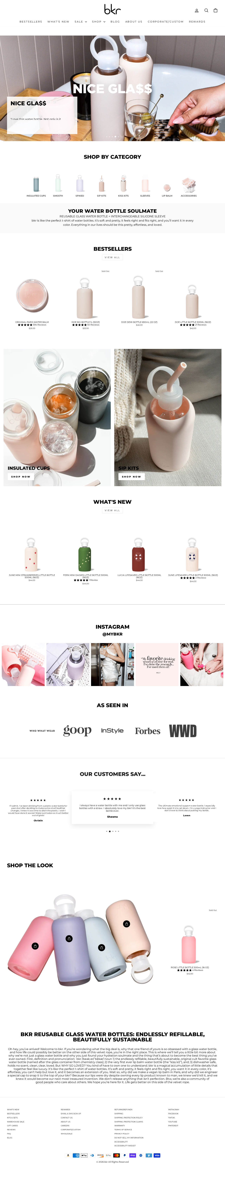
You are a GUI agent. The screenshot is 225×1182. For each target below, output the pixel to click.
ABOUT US (65, 1122)
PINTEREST (173, 1125)
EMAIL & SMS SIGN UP (71, 1114)
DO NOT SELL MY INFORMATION (128, 1138)
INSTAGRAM (173, 1109)
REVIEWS (11, 1130)
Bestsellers (31, 21)
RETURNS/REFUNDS (123, 1109)
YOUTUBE (172, 1122)
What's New (58, 21)
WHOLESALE (66, 1134)
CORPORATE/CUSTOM (71, 1130)
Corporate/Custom (166, 21)
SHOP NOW (131, 476)
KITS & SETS (12, 1118)
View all (112, 257)
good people (45, 1082)
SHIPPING (118, 1114)
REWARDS (65, 1109)
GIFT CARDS (12, 1125)
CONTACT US (66, 1118)
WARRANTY (119, 1125)
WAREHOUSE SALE (15, 1122)
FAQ (9, 1134)
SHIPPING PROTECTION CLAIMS (128, 1122)
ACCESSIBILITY (121, 1142)
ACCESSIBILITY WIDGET (125, 1146)
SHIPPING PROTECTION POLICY (128, 1118)
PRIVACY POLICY (121, 1134)
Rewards (197, 21)
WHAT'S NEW (13, 1109)
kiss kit (175, 1062)
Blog (115, 21)
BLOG (9, 1138)
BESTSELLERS (13, 1114)
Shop (97, 21)
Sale (79, 21)
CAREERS (65, 1125)
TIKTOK (171, 1118)
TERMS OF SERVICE (123, 1130)
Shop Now (21, 476)
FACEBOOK (173, 1114)
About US (134, 21)
